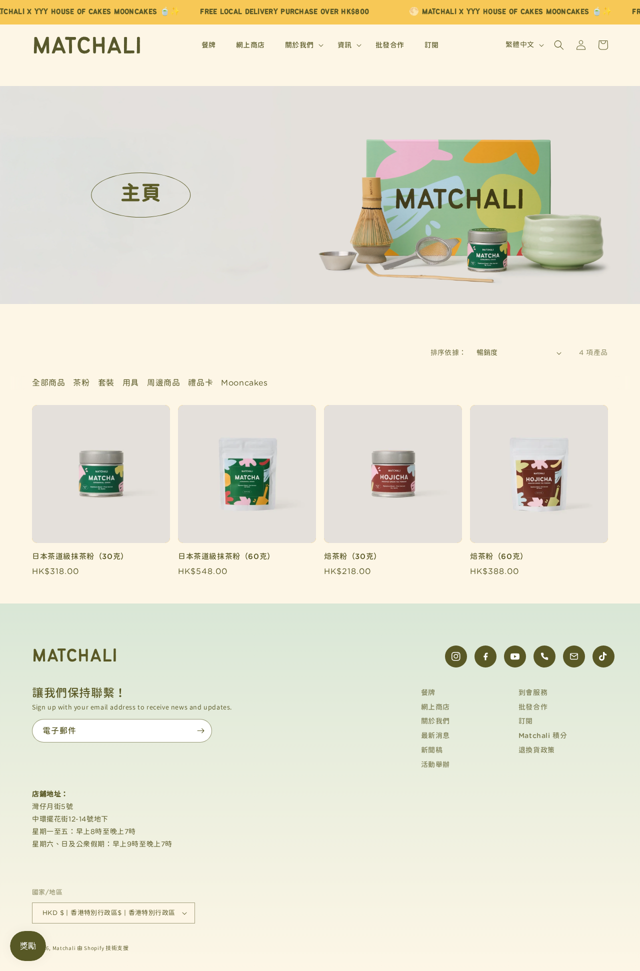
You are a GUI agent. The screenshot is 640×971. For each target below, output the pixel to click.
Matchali (64, 948)
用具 (130, 383)
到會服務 (533, 692)
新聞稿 (432, 750)
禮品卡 (200, 383)
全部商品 (48, 383)
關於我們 (435, 721)
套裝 (106, 383)
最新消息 (435, 735)
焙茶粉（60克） (499, 556)
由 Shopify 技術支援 (103, 948)
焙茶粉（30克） (353, 556)
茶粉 (81, 383)
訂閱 (525, 721)
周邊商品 (163, 383)
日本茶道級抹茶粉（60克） (226, 556)
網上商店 (435, 707)
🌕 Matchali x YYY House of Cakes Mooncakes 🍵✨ (510, 12)
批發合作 (533, 707)
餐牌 (428, 692)
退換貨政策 (536, 750)
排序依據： (448, 352)
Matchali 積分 (543, 735)
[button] (301, 45)
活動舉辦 (435, 764)
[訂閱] (201, 730)
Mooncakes (244, 383)
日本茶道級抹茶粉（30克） (80, 556)
